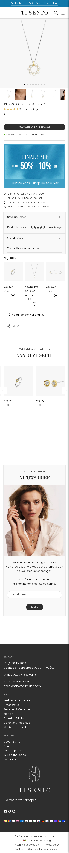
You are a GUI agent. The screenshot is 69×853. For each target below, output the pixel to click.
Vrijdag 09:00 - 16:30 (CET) (20, 674)
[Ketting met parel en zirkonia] (34, 271)
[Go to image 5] (54, 94)
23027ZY (51, 286)
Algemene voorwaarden (27, 844)
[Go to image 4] (43, 94)
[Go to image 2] (20, 94)
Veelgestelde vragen (17, 700)
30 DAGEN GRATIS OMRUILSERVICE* (27, 202)
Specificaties (15, 238)
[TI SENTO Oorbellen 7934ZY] (50, 381)
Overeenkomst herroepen (20, 800)
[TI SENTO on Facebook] (5, 811)
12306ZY (8, 286)
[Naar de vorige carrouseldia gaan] (3, 390)
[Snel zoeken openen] (55, 13)
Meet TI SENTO (12, 741)
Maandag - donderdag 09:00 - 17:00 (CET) (30, 667)
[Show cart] (63, 13)
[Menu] (6, 13)
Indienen (34, 607)
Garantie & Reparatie (17, 722)
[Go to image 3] (32, 94)
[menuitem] (38, 840)
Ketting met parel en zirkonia (32, 291)
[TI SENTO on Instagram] (13, 811)
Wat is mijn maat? (15, 727)
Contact (9, 746)
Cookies (19, 849)
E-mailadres (17, 589)
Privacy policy (52, 844)
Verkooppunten (13, 750)
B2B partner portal (15, 755)
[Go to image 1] (9, 94)
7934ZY (40, 401)
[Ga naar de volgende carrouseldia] (65, 390)
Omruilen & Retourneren (19, 718)
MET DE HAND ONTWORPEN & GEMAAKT (29, 206)
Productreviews (34, 227)
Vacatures (10, 759)
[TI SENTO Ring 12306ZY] (13, 271)
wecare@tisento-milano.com (22, 686)
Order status (11, 705)
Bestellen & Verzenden (17, 709)
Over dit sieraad (16, 217)
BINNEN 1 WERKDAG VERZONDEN (25, 198)
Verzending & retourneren (23, 248)
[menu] (34, 836)
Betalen (8, 714)
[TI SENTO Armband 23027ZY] (55, 271)
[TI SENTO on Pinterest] (9, 811)
